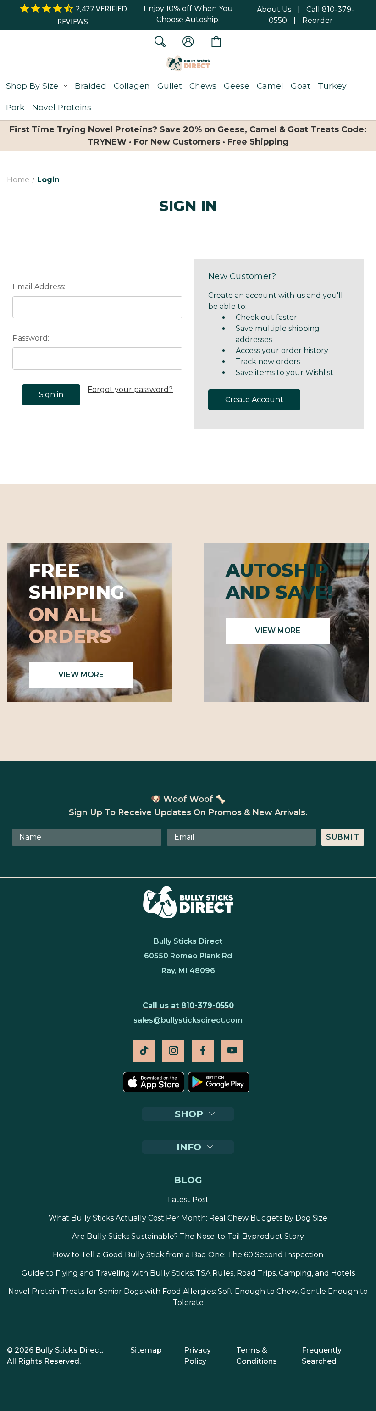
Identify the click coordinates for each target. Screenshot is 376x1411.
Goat (300, 85)
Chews (202, 85)
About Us (274, 9)
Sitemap (146, 1350)
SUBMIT (342, 837)
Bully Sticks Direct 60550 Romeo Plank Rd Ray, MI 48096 (188, 956)
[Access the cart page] (216, 41)
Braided (90, 85)
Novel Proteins (61, 107)
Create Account (254, 399)
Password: (30, 338)
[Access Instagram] (173, 1051)
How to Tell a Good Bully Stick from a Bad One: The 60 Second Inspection (188, 1254)
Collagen (132, 85)
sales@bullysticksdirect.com (188, 1020)
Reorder (317, 20)
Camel (270, 85)
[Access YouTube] (232, 1051)
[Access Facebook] (203, 1051)
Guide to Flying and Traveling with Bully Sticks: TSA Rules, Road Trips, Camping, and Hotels (188, 1273)
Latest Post (188, 1199)
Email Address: (38, 286)
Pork (15, 107)
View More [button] (81, 674)
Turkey (332, 85)
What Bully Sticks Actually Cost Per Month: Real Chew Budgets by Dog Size (188, 1218)
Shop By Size (32, 85)
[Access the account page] (188, 41)
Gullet (169, 85)
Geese (236, 85)
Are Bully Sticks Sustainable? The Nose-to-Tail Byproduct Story (188, 1236)
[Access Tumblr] (144, 1051)
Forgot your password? (130, 389)
